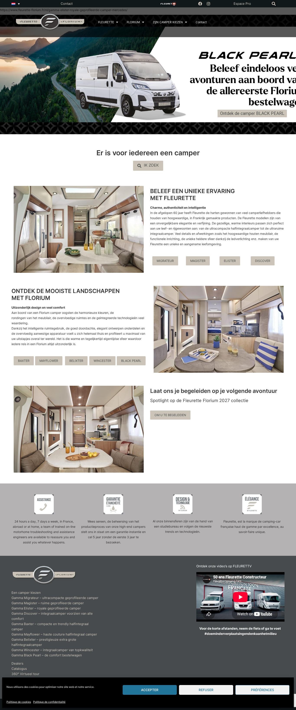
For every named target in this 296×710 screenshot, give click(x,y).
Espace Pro (242, 4)
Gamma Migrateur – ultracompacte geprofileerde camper (54, 598)
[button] (273, 3)
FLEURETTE (106, 22)
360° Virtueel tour (25, 674)
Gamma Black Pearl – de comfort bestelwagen (46, 655)
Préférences (262, 690)
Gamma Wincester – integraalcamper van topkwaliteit (52, 650)
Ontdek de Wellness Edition (32, 97)
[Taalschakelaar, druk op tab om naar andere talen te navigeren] (15, 3)
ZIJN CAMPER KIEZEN (168, 22)
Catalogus (19, 669)
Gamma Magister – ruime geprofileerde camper (47, 603)
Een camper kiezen (26, 593)
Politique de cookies (19, 701)
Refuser (206, 690)
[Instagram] (208, 4)
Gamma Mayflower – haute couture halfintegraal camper (54, 634)
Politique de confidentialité (49, 701)
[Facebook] (200, 4)
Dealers (17, 663)
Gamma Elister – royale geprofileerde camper (46, 608)
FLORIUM (133, 22)
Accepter (149, 690)
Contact (67, 4)
